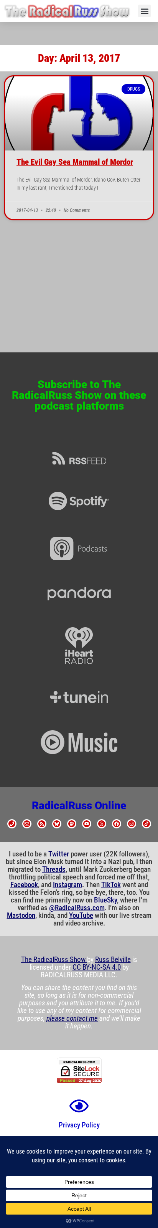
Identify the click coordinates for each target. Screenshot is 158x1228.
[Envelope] (26, 823)
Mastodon (21, 915)
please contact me (72, 1018)
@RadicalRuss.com (77, 908)
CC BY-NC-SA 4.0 (96, 967)
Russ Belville (113, 959)
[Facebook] (116, 823)
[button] (144, 11)
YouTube (81, 915)
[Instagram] (131, 823)
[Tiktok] (146, 823)
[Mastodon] (71, 823)
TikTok (111, 885)
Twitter (58, 854)
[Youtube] (86, 823)
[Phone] (11, 823)
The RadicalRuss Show (54, 959)
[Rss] (41, 823)
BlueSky (105, 900)
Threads (54, 869)
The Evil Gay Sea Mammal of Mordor (74, 162)
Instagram (67, 885)
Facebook (24, 885)
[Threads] (101, 823)
